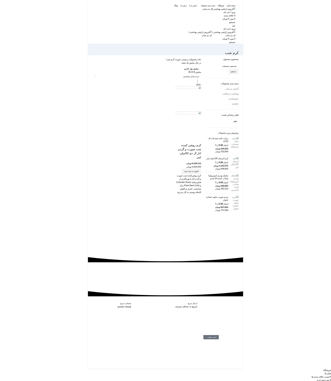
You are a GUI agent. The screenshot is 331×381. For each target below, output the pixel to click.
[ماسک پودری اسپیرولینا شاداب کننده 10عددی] (234, 183)
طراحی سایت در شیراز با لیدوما (225, 367)
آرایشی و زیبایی (232, 89)
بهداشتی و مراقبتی (231, 94)
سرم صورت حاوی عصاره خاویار (217, 198)
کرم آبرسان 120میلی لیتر (217, 158)
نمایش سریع (191, 140)
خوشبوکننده (233, 99)
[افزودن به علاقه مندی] (184, 140)
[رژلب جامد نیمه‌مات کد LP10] (234, 145)
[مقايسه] (198, 140)
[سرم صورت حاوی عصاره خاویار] (234, 204)
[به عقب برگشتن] (235, 47)
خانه (199, 59)
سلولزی (235, 104)
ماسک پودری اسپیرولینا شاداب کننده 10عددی (218, 177)
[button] (191, 171)
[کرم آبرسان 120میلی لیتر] (234, 163)
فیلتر (235, 121)
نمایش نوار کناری (191, 69)
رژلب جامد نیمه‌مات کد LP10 (218, 139)
